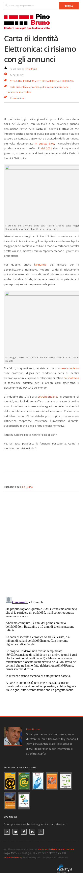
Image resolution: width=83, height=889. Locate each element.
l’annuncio (40, 264)
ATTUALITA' (16, 80)
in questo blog (44, 143)
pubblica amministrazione (54, 86)
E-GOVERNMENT (32, 80)
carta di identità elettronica (24, 86)
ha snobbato (71, 378)
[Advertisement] (43, 461)
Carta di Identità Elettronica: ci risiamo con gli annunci (40, 48)
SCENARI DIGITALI (51, 80)
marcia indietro (70, 368)
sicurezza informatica (19, 91)
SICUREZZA (68, 80)
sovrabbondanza (48, 396)
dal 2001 (46, 148)
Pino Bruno (31, 68)
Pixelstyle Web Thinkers (62, 849)
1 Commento (17, 97)
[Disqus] (41, 542)
